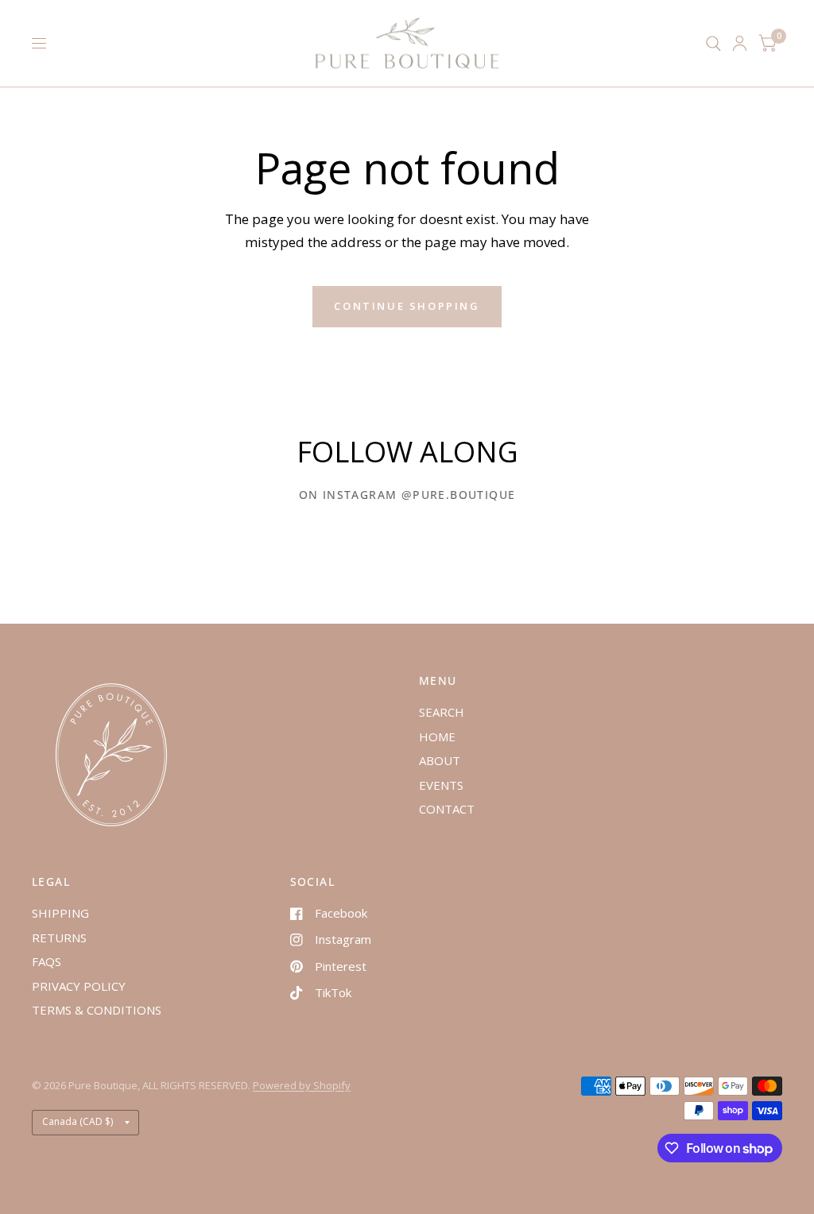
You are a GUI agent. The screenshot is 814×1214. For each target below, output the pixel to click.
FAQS (46, 961)
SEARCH (441, 712)
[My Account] (740, 43)
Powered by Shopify (302, 1085)
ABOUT (439, 760)
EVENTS (441, 785)
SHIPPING (60, 913)
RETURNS (59, 937)
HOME (437, 736)
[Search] (713, 43)
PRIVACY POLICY (79, 986)
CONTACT (447, 809)
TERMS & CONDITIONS (96, 1010)
